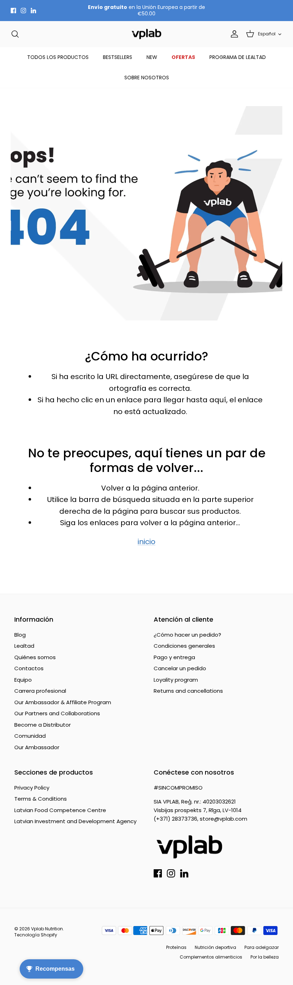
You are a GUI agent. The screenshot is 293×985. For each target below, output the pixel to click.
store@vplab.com (223, 818)
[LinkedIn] (33, 10)
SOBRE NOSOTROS (146, 77)
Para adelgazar (261, 947)
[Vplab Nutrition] (146, 34)
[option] (146, 213)
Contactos (29, 668)
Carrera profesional (40, 691)
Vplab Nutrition (47, 929)
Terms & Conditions (40, 798)
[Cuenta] (233, 34)
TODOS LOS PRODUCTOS (58, 57)
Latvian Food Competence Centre (60, 810)
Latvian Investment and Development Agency (75, 821)
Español (266, 34)
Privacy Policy (31, 787)
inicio (146, 542)
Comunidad (30, 736)
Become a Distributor (42, 724)
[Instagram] (23, 10)
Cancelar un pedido (180, 668)
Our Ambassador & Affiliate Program (62, 702)
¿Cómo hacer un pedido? (187, 634)
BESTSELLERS (117, 57)
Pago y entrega (174, 657)
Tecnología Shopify (35, 935)
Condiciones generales (184, 646)
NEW (151, 57)
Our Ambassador (36, 747)
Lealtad (24, 646)
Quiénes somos (35, 657)
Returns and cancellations (188, 691)
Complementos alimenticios (211, 957)
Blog (20, 634)
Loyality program (176, 679)
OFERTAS (183, 57)
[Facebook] (13, 10)
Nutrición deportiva (215, 947)
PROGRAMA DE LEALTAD (237, 57)
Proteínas (176, 947)
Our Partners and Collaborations (57, 713)
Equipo (23, 679)
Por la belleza (264, 957)
